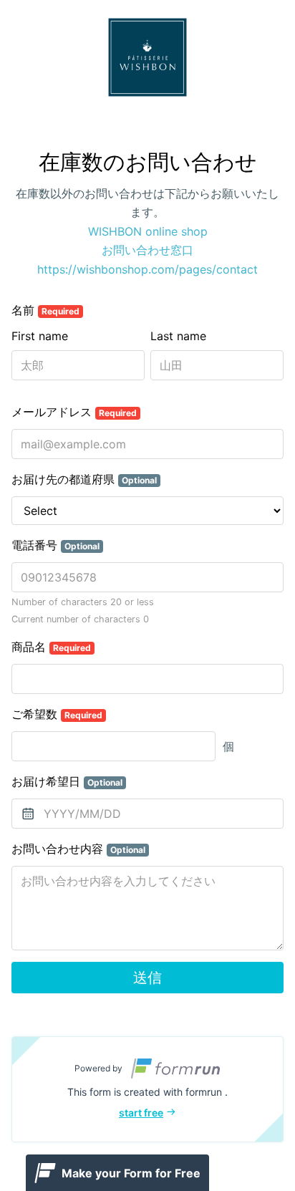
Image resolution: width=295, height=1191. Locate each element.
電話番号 (55, 545)
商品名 (51, 647)
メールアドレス (74, 412)
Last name (178, 336)
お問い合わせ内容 (78, 849)
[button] (147, 1089)
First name (39, 336)
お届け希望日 (66, 781)
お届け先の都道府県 (84, 479)
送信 (147, 977)
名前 (45, 310)
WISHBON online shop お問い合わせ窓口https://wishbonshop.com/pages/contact (147, 250)
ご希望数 (56, 714)
